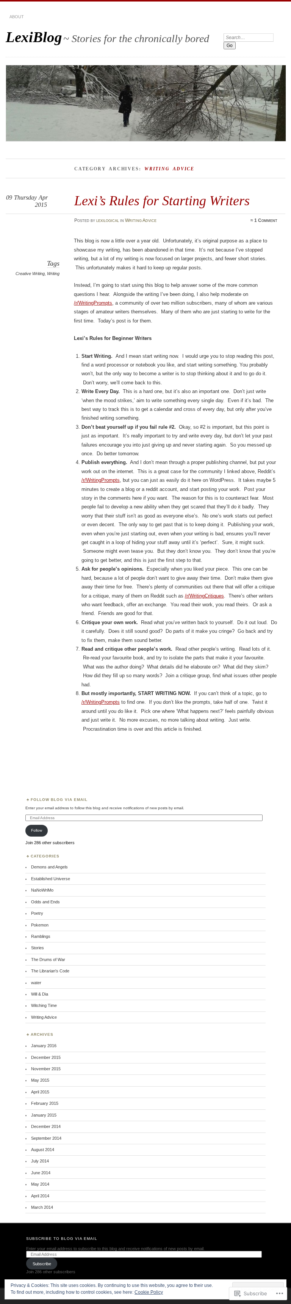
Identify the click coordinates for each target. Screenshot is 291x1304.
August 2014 (42, 1149)
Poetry (37, 913)
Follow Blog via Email (59, 800)
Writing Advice (140, 220)
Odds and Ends (45, 902)
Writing (53, 273)
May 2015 (40, 1080)
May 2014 (40, 1184)
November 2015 (46, 1068)
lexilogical (107, 220)
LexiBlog (34, 37)
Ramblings (40, 936)
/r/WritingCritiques (204, 596)
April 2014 (40, 1196)
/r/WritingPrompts (93, 303)
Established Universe (50, 878)
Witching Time (44, 1005)
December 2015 (46, 1057)
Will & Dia (39, 994)
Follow (36, 830)
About (16, 16)
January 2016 (43, 1045)
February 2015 (44, 1103)
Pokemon (39, 925)
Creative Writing (30, 273)
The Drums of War (48, 959)
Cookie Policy (149, 1292)
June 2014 (40, 1172)
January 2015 (43, 1115)
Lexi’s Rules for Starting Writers (162, 200)
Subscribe (42, 1264)
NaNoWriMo (42, 890)
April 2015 (40, 1092)
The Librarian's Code (50, 971)
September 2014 (46, 1138)
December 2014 (46, 1126)
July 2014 (40, 1161)
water (36, 982)
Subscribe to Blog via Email (61, 1238)
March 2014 (42, 1207)
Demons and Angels (49, 867)
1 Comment (265, 220)
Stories (37, 947)
